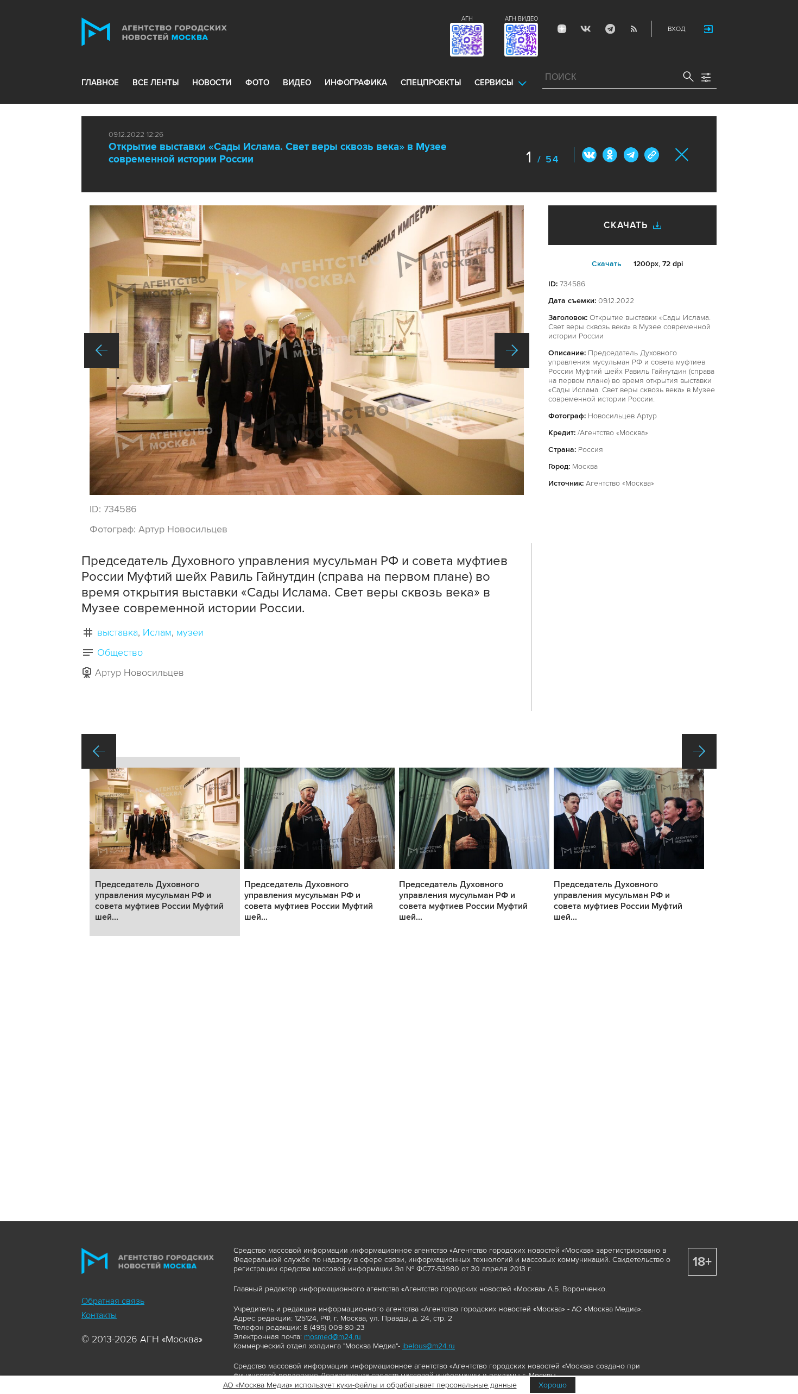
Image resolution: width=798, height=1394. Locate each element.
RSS (633, 29)
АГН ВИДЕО (521, 18)
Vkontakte (586, 29)
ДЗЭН (562, 29)
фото (257, 82)
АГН (467, 18)
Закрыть (682, 154)
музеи (190, 632)
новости (212, 82)
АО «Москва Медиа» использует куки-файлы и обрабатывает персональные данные (370, 1385)
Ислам (157, 632)
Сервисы (493, 82)
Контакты (99, 1315)
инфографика (356, 82)
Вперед (512, 350)
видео (297, 82)
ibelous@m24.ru (428, 1346)
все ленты (155, 82)
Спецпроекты (431, 82)
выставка (117, 632)
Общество (120, 652)
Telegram (609, 29)
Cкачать (607, 263)
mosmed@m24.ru (332, 1336)
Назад (101, 350)
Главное (100, 82)
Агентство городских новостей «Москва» (174, 31)
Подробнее (165, 846)
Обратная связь (112, 1301)
